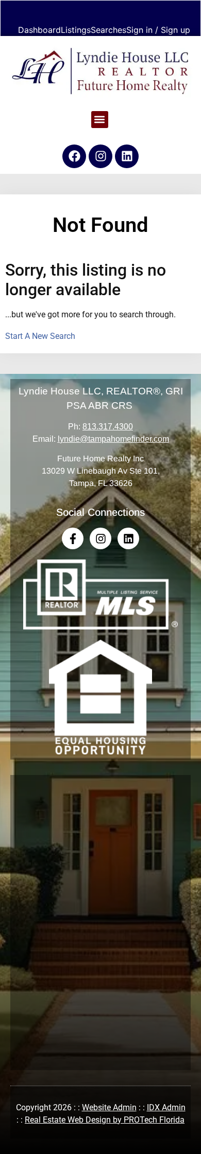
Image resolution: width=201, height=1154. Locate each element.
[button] (99, 119)
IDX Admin (166, 1107)
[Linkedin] (127, 156)
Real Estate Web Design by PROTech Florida (105, 1120)
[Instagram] (100, 156)
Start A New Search (40, 336)
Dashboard (39, 30)
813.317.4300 (107, 426)
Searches (108, 30)
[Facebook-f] (72, 538)
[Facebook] (74, 156)
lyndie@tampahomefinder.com (113, 439)
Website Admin (109, 1107)
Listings (76, 30)
